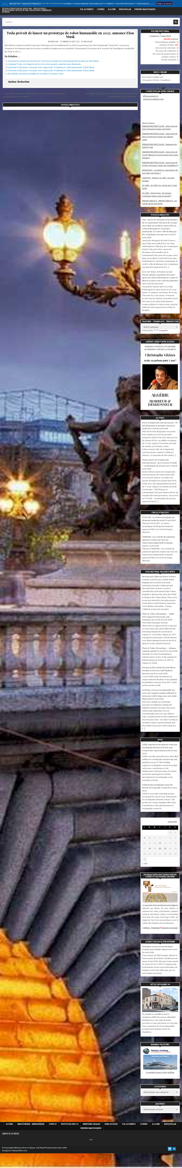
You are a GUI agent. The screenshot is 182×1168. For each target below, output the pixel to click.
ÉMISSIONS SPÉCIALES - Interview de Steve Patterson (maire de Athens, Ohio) (159, 137)
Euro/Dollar (125, 9)
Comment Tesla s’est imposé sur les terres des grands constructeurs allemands (44, 64)
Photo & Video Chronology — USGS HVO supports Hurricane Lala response (158, 617)
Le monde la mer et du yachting (160, 1072)
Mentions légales (146, 4)
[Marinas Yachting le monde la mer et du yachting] (160, 1069)
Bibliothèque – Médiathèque (88, 4)
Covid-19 (109, 4)
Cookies (101, 9)
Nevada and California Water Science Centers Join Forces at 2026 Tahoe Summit (159, 580)
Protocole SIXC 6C (125, 4)
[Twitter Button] (170, 1149)
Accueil (68, 4)
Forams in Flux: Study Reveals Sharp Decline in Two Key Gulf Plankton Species (158, 670)
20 (160, 848)
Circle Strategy (160, 512)
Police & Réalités (160, 215)
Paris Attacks (164, 4)
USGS (160, 739)
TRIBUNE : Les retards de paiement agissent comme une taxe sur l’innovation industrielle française (158, 540)
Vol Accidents (87, 9)
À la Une (112, 9)
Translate (163, 330)
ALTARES (160, 418)
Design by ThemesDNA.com (14, 1151)
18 (150, 848)
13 (160, 843)
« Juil (144, 864)
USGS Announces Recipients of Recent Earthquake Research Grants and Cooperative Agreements (159, 748)
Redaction (54, 41)
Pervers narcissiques (145, 9)
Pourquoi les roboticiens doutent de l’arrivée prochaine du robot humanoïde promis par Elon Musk (53, 61)
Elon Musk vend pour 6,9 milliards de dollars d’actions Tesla (35, 74)
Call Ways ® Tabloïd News (21, 3)
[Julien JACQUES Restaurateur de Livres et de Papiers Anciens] (160, 902)
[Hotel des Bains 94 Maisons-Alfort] (160, 1011)
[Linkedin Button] (174, 1149)
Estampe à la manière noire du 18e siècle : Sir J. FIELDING (154, 928)
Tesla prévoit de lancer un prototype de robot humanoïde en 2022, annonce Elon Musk (70, 35)
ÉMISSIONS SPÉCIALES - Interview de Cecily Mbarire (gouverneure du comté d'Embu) (160, 155)
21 (165, 848)
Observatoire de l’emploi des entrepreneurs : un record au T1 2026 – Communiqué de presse (159, 463)
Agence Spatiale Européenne (160, 941)
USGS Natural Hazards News (160, 571)
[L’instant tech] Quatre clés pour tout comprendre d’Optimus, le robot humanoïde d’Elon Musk (51, 67)
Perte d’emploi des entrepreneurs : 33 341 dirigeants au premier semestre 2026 (159, 426)
